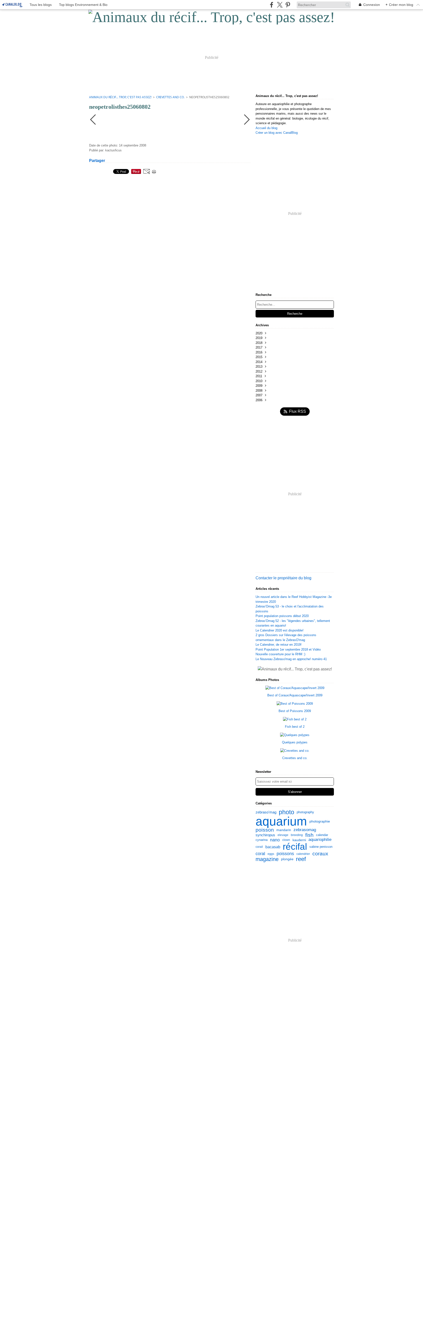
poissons (285, 854)
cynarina (262, 839)
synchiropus (265, 835)
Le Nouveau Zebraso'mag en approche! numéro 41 (291, 659)
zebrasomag (305, 830)
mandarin (283, 830)
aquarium (281, 821)
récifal (295, 846)
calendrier (303, 853)
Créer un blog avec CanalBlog (277, 132)
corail (259, 846)
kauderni (299, 840)
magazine (267, 859)
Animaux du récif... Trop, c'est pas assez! (120, 97)
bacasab (272, 847)
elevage (283, 835)
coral (260, 854)
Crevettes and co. (170, 97)
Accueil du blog (266, 128)
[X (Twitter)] (280, 5)
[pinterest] (288, 5)
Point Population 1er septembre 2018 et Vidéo (288, 649)
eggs (271, 853)
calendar (322, 835)
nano (275, 840)
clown (286, 839)
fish (309, 835)
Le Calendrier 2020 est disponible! (280, 630)
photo (286, 812)
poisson (265, 830)
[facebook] (272, 5)
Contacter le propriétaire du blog (283, 578)
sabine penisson (320, 846)
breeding (297, 835)
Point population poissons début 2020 (282, 616)
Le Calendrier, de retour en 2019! (279, 644)
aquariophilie (319, 840)
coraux (320, 853)
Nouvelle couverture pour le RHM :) (280, 654)
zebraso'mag (266, 812)
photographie (319, 821)
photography (305, 812)
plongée (287, 859)
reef (301, 859)
